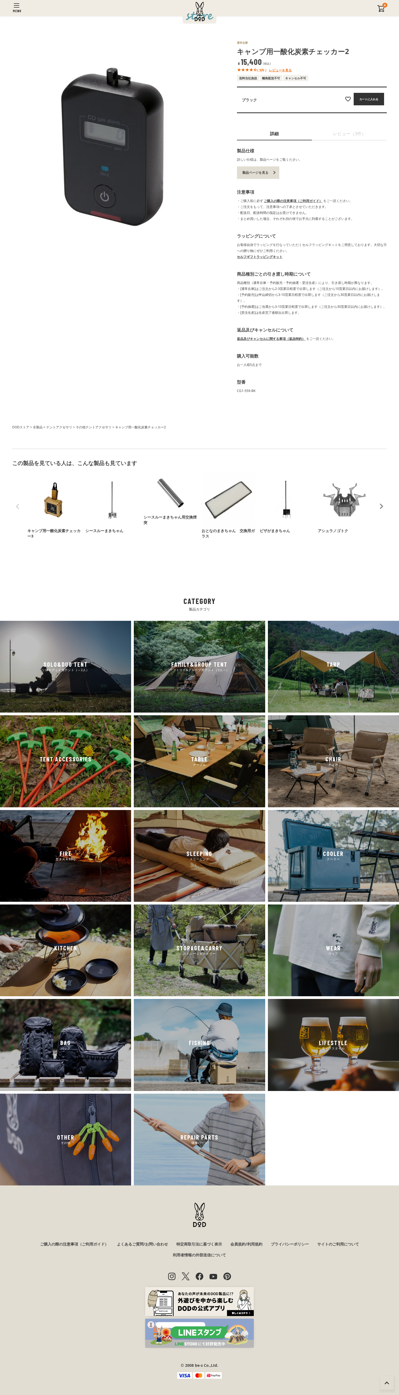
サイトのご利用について (338, 1244)
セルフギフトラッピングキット (260, 256)
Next (381, 506)
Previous (17, 506)
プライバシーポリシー (290, 1244)
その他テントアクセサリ (94, 427)
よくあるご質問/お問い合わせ (142, 1244)
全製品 (38, 427)
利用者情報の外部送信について (199, 1254)
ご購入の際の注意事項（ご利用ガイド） (293, 200)
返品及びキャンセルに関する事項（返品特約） (271, 338)
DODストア (20, 427)
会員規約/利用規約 (246, 1244)
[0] (381, 10)
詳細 (274, 134)
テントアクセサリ (59, 427)
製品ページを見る (255, 172)
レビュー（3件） (349, 134)
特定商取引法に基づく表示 (199, 1244)
